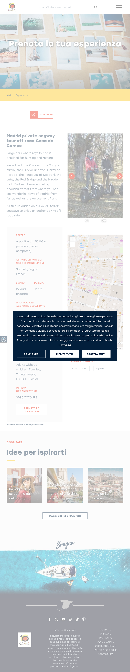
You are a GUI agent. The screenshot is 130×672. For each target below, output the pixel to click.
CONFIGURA (31, 354)
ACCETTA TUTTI (96, 354)
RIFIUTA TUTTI (64, 354)
